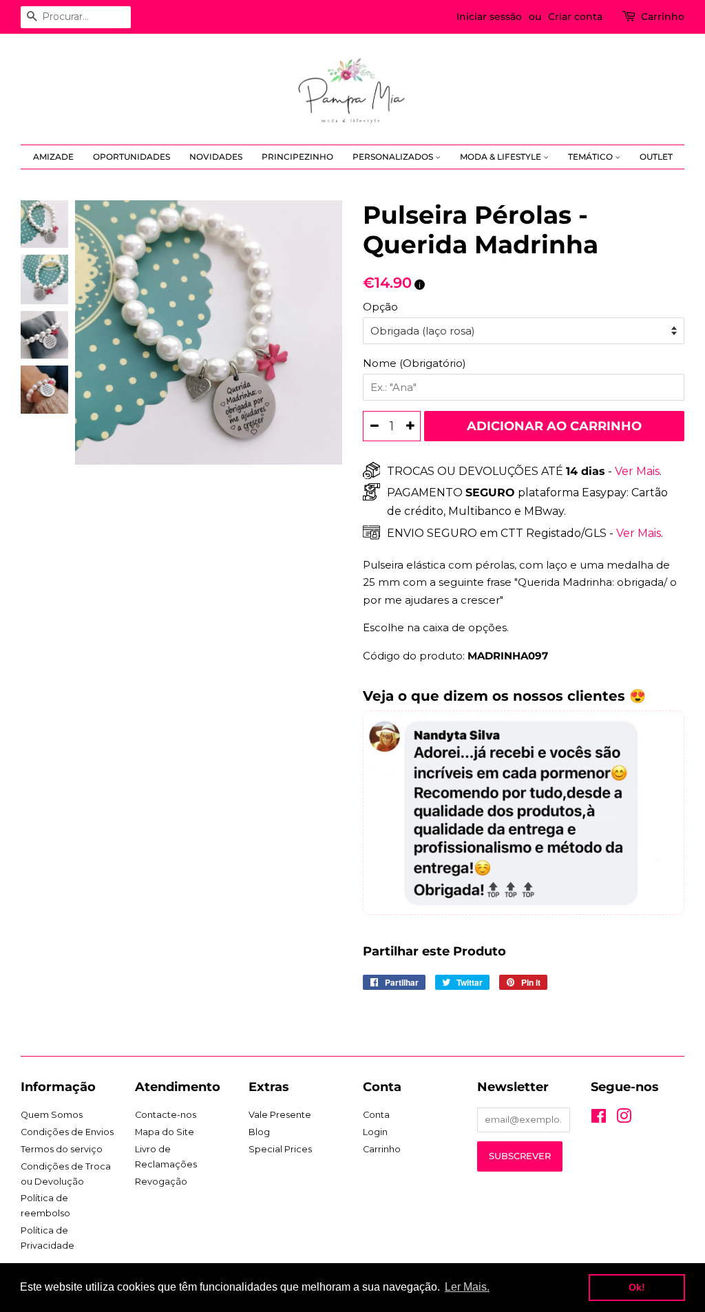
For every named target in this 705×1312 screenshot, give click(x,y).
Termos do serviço (62, 1149)
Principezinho (297, 156)
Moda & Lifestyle (501, 156)
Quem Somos (52, 1115)
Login (375, 1132)
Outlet (656, 156)
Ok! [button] (637, 1287)
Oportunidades (131, 156)
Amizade (53, 156)
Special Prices (280, 1149)
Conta (376, 1115)
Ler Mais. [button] (467, 1287)
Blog (259, 1132)
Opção (380, 306)
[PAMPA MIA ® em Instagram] (623, 1119)
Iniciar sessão (489, 16)
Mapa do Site (164, 1132)
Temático (591, 156)
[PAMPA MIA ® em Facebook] (599, 1119)
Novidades (215, 156)
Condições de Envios (67, 1132)
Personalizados (393, 156)
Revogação (161, 1181)
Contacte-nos (165, 1115)
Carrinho (662, 16)
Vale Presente (280, 1115)
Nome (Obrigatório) (414, 363)
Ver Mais (636, 471)
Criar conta (575, 16)
